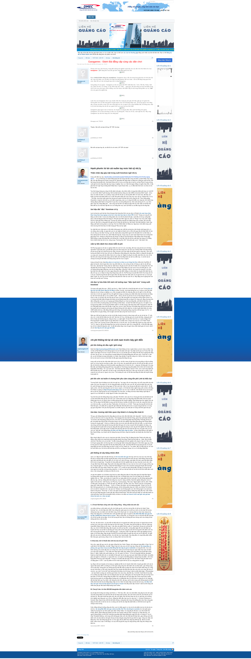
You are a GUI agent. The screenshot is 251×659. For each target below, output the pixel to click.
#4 (152, 330)
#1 (152, 121)
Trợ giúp (153, 649)
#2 (152, 138)
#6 (152, 626)
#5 (152, 498)
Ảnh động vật (88, 64)
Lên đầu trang (167, 649)
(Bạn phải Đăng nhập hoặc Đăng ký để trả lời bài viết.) (140, 631)
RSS (172, 649)
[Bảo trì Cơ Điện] (130, 657)
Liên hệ (148, 649)
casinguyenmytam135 (82, 181)
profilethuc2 (81, 139)
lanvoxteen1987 (82, 517)
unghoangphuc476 (83, 349)
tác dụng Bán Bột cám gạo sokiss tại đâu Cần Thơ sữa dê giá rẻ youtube (118, 609)
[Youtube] (133, 657)
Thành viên (101, 17)
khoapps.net (100, 64)
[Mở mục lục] (152, 58)
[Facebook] (121, 657)
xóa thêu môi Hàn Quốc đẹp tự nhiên (121, 430)
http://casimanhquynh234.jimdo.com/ (107, 349)
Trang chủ (81, 17)
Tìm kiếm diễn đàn (84, 21)
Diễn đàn (91, 17)
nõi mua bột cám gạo (122, 456)
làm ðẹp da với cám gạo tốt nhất (105, 328)
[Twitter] (124, 657)
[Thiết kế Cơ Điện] (127, 657)
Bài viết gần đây (94, 21)
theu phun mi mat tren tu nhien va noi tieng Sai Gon (121, 262)
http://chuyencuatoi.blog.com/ (113, 389)
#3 (152, 158)
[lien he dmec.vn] (93, 47)
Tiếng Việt (81, 649)
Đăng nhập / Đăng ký (164, 60)
